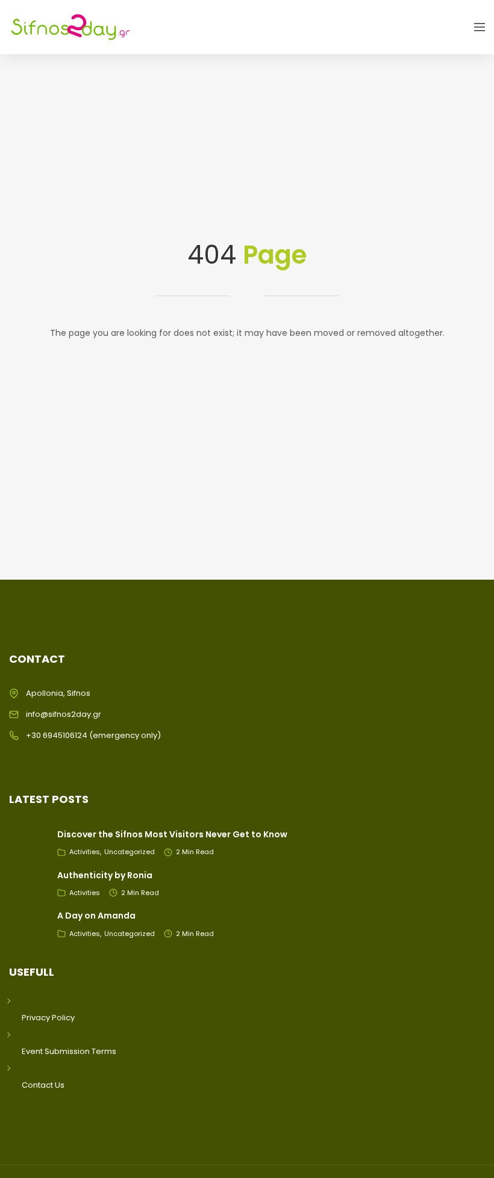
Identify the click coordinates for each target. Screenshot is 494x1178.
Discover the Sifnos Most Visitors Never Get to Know (172, 834)
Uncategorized (129, 852)
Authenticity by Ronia (104, 875)
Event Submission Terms (69, 1051)
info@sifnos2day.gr (63, 714)
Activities (84, 852)
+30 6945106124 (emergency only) (93, 735)
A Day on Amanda (96, 916)
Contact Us (43, 1085)
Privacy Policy (48, 1017)
